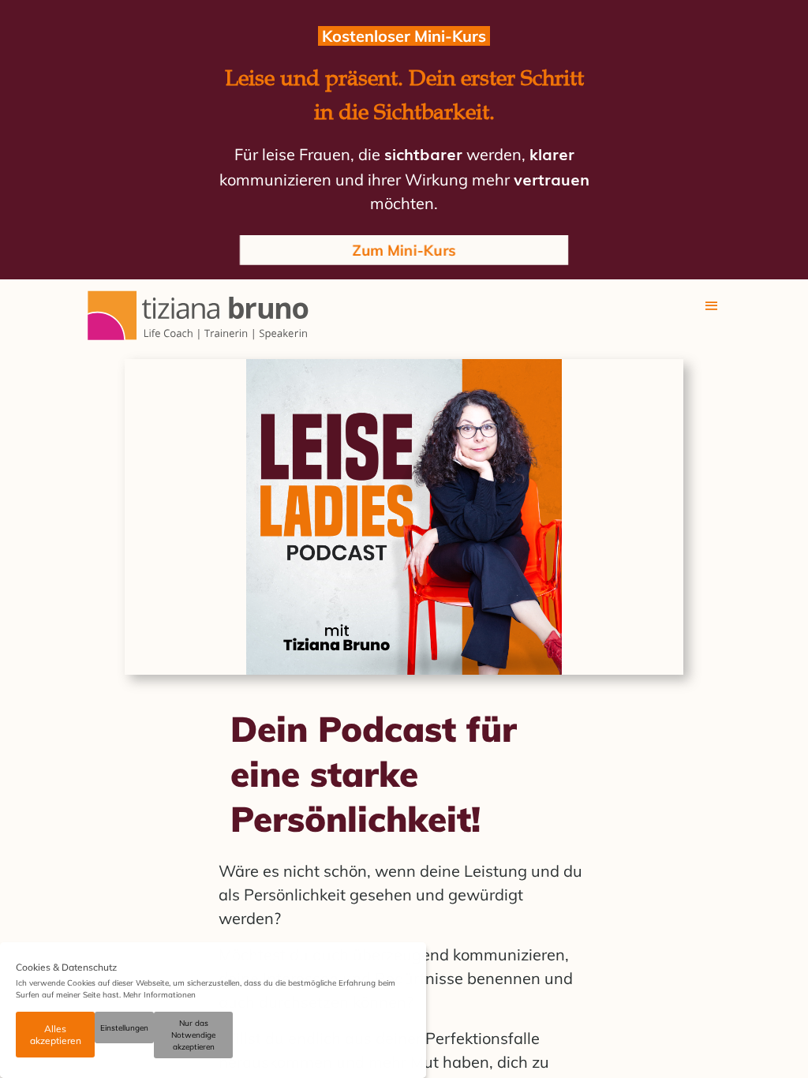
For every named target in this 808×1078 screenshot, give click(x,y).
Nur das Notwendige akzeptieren (193, 1035)
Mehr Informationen (159, 995)
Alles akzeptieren (55, 1034)
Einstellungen (124, 1028)
